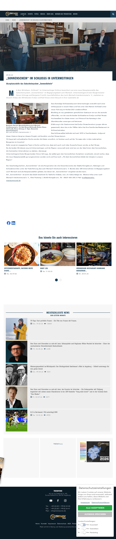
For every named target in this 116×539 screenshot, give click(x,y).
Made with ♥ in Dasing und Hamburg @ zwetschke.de (58, 527)
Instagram (65, 500)
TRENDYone (58, 444)
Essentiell (94, 525)
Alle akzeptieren (95, 507)
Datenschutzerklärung (100, 502)
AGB (69, 524)
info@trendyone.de (58, 511)
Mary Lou (44, 268)
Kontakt (44, 524)
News (14, 20)
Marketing (94, 532)
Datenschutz (61, 524)
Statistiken (94, 529)
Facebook (58, 500)
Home (7, 20)
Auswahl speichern (95, 514)
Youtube (50, 500)
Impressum (52, 524)
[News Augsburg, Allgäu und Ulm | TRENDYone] (12, 14)
